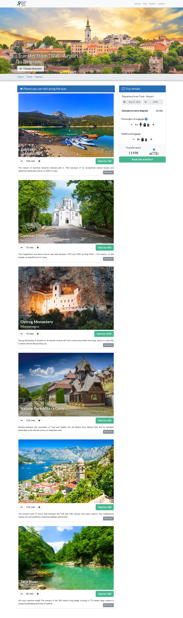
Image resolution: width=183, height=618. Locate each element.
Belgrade (39, 77)
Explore (152, 4)
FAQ (145, 4)
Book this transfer (142, 159)
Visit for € (104, 161)
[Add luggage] (151, 139)
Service (138, 4)
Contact (161, 4)
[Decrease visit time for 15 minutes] (21, 161)
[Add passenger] (153, 124)
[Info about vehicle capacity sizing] (154, 150)
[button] (30, 69)
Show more (108, 172)
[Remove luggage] (133, 139)
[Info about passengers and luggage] (146, 118)
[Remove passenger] (131, 124)
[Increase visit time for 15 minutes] (39, 161)
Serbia (29, 77)
